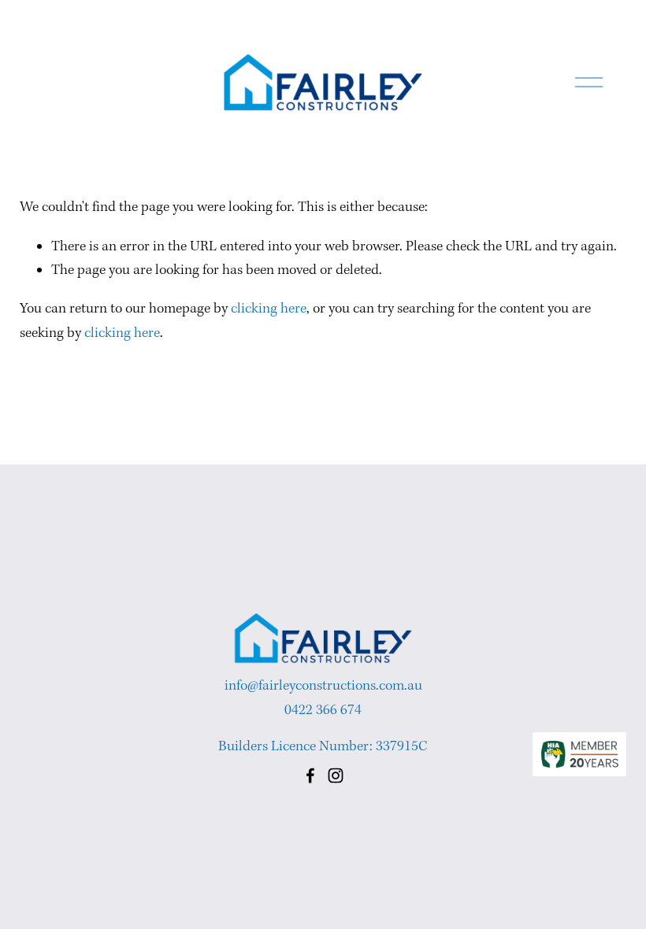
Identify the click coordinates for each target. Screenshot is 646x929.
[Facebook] (310, 775)
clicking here (268, 309)
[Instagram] (335, 775)
